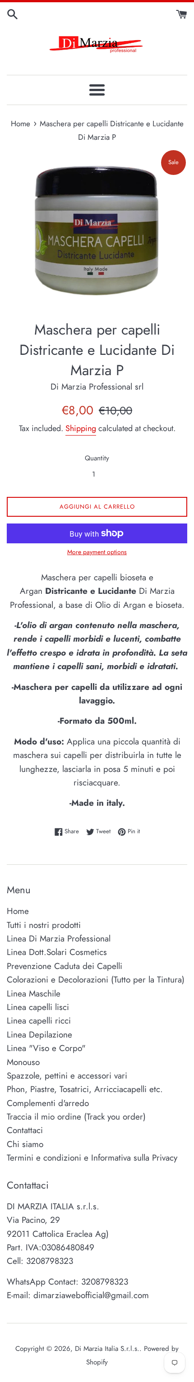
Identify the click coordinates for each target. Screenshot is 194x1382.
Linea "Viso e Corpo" (46, 1048)
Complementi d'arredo (48, 1103)
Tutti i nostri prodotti (44, 925)
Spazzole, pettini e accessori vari (67, 1076)
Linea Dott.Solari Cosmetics (57, 952)
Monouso (23, 1062)
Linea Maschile (33, 993)
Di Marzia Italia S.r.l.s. (107, 1349)
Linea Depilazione (39, 1034)
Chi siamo (25, 1144)
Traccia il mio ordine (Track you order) (76, 1117)
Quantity (97, 458)
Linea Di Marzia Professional (59, 938)
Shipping (80, 428)
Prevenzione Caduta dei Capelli (64, 966)
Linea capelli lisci (38, 1007)
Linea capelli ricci (39, 1021)
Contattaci (25, 1130)
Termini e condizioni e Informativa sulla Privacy (92, 1158)
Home (18, 911)
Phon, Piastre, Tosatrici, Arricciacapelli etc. (85, 1089)
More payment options (97, 551)
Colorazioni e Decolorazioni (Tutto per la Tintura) (96, 979)
